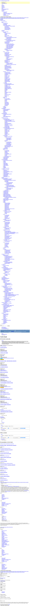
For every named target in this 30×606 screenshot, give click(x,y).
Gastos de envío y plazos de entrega (7, 13)
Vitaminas (4, 312)
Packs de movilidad (7, 28)
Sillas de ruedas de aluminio (10, 45)
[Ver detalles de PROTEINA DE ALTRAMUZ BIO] (5, 397)
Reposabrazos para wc (8, 66)
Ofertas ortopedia (7, 29)
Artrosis (4, 106)
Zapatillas (4, 167)
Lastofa (6, 213)
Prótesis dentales (7, 298)
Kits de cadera (5, 112)
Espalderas (6, 140)
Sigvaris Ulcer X (7, 234)
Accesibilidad (3, 279)
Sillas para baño (7, 104)
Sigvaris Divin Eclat (7, 236)
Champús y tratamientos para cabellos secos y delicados (12, 294)
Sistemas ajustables (7, 258)
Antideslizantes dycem (8, 86)
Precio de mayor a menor (5, 342)
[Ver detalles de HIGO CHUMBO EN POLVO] (4, 392)
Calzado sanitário (5, 164)
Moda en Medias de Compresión (7, 196)
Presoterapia (4, 321)
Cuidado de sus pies (7, 251)
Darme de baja (6, 485)
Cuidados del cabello (6, 291)
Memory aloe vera (7, 212)
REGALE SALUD (4, 21)
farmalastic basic (7, 228)
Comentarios (3, 7)
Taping (4, 111)
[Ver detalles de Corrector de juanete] (3, 459)
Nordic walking (5, 318)
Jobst (4, 214)
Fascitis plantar (7, 153)
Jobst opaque (6, 216)
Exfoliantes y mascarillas (8, 290)
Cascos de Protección (6, 157)
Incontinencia (6, 62)
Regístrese (12, 331)
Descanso (4, 71)
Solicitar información (2, 391)
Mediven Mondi (7, 272)
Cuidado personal (7, 55)
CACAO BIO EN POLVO (4, 377)
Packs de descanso (7, 27)
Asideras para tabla (9, 70)
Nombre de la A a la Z (13, 341)
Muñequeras (6, 124)
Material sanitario (4, 319)
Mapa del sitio (3, 513)
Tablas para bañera (7, 69)
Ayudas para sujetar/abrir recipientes (9, 84)
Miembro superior (5, 255)
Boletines (3, 509)
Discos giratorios (7, 35)
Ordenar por (5, 341)
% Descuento (10, 342)
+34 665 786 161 (4, 518)
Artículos (3, 5)
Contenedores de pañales (8, 54)
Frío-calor (4, 315)
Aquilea (3, 435)
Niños (4, 97)
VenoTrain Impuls (7, 220)
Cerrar (1, 584)
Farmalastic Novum (7, 229)
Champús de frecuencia (8, 293)
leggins (4, 201)
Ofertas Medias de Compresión (7, 179)
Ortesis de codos (7, 126)
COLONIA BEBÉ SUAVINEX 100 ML (6, 382)
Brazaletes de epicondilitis (8, 120)
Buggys (6, 100)
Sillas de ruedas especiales (10, 47)
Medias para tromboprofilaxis (7, 195)
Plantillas (6, 151)
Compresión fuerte (5, 191)
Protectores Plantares (3, 472)
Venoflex (4, 247)
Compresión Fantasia (6, 193)
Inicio (2, 4)
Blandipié (4, 161)
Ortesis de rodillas (7, 130)
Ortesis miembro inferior (6, 127)
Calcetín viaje (5, 170)
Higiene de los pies (7, 60)
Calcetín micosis (5, 172)
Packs (2, 22)
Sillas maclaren (7, 103)
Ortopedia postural (4, 277)
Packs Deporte (5, 24)
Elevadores (8, 57)
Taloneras (6, 154)
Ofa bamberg (5, 210)
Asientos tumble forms (8, 99)
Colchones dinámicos (7, 78)
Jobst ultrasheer (7, 215)
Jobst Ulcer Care (7, 218)
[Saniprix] (1, 19)
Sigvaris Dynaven (7, 239)
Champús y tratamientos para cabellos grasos (10, 295)
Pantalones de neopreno (8, 145)
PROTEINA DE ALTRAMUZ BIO (6, 399)
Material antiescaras (4, 113)
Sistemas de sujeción (7, 81)
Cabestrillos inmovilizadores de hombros (10, 121)
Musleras (6, 129)
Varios (6, 82)
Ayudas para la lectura (7, 87)
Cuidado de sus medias (8, 252)
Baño (4, 51)
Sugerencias (3, 510)
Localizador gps (7, 95)
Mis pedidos (3, 508)
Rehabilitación (3, 108)
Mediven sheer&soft (7, 203)
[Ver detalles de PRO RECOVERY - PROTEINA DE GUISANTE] (7, 443)
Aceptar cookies (2, 605)
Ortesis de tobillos (7, 131)
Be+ (12, 435)
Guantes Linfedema (7, 260)
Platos (5, 91)
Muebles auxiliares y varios (8, 88)
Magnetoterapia (5, 322)
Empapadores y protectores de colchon (11, 64)
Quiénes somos (4, 9)
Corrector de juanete (3, 461)
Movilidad (4, 32)
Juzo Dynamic (7, 244)
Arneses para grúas (7, 41)
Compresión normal (5, 192)
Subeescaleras (5, 282)
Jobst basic (6, 217)
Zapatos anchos (5, 163)
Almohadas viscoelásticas (8, 73)
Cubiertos (6, 85)
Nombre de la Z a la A (19, 341)
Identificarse (3, 591)
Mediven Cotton (7, 206)
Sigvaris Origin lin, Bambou (8, 237)
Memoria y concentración (6, 306)
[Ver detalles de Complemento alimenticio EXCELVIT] (5, 386)
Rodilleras (6, 133)
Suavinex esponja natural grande (5, 453)
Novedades (3, 6)
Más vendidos (13, 342)
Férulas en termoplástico (8, 123)
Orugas (6, 285)
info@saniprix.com (4, 3)
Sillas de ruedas (7, 102)
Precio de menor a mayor (25, 341)
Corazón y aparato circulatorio (7, 309)
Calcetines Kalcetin (5, 175)
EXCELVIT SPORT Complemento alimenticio (7, 464)
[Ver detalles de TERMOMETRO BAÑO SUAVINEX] (5, 410)
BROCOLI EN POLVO (4, 372)
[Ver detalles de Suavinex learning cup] (3, 478)
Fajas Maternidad (9, 144)
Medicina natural (5, 310)
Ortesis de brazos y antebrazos (8, 125)
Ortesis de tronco (5, 135)
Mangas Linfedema (7, 259)
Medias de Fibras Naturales (6, 194)
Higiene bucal (5, 296)
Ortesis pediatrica (5, 158)
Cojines (6, 75)
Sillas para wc (6, 68)
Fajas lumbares (8, 143)
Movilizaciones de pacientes (8, 36)
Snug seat (6, 105)
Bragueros (6, 147)
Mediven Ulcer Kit (7, 209)
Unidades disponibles (21, 342)
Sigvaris (4, 273)
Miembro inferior (5, 261)
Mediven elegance (7, 204)
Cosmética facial (5, 287)
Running (4, 316)
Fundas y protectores (7, 79)
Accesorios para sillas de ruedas (10, 44)
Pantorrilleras (6, 132)
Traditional (6, 275)
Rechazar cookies (7, 605)
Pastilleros (6, 89)
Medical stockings (7, 223)
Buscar (8, 576)
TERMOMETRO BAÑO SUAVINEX (6, 411)
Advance (6, 274)
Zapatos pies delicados (4, 159)
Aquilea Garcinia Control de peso (5, 457)
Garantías (4, 14)
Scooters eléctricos (7, 42)
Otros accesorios (7, 253)
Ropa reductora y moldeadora (5, 278)
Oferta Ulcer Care (9, 189)
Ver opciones (2, 409)
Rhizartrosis (6, 122)
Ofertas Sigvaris (7, 184)
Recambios (6, 49)
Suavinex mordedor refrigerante (5, 404)
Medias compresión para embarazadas (8, 199)
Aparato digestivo (5, 307)
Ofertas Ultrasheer (9, 188)
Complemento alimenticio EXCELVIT (6, 388)
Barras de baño (7, 53)
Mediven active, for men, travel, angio (9, 208)
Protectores (6, 152)
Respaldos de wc (9, 59)
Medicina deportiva (5, 314)
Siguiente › (3, 422)
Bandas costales (8, 139)
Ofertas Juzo (6, 190)
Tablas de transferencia (8, 48)
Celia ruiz (4, 162)
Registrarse (3, 592)
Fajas (5, 141)
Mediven (4, 202)
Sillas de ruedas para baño (8, 67)
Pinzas (6, 90)
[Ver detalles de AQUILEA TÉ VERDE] (3, 351)
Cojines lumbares (7, 77)
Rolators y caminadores (8, 39)
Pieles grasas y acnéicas (8, 289)
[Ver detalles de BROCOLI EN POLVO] (3, 370)
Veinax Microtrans (7, 241)
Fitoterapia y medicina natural (5, 304)
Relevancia (9, 341)
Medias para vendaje (6, 198)
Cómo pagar (4, 12)
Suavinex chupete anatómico (4, 476)
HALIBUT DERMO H (4, 468)
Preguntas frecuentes (6, 15)
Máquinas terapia (5, 110)
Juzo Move (6, 245)
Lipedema (3, 264)
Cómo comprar (4, 502)
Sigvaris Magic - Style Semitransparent (10, 233)
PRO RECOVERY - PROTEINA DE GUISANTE (8, 445)
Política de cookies (4, 512)
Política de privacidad (16, 486)
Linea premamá (7, 225)
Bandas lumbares (9, 138)
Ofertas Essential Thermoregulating (11, 186)
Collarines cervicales (6, 156)
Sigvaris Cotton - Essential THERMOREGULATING (11, 232)
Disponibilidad (3, 429)
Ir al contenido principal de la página (4, 0)
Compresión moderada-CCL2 (8, 257)
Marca (2, 434)
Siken (9, 435)
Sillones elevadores (7, 80)
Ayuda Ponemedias (7, 250)
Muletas (6, 34)
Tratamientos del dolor (8, 94)
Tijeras (6, 93)
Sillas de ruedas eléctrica (10, 46)
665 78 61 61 (3, 2)
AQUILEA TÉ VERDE (4, 352)
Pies (3, 149)
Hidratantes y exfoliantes (8, 301)
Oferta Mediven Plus (9, 183)
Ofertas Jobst (6, 187)
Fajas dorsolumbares (9, 142)
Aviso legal (3, 511)
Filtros (2, 340)
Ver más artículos (2, 417)
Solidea (4, 221)
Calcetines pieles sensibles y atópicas (7, 171)
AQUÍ (9, 604)
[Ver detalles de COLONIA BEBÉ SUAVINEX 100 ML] (5, 381)
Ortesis (3, 117)
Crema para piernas (7, 300)
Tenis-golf (4, 317)
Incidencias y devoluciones (5, 504)
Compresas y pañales (9, 63)
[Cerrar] (0, 424)
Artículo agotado (4, 430)
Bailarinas (4, 166)
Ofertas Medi (6, 181)
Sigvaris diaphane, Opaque (8, 235)
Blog (2, 8)
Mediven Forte (7, 207)
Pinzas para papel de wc (9, 58)
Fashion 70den (7, 224)
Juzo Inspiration (7, 243)
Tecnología (3, 323)
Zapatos (6, 155)
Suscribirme (2, 485)
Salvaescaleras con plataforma (8, 284)
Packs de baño (7, 26)
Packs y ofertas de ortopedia (6, 25)
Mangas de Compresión (5, 267)
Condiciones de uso (9, 486)
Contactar (3, 10)
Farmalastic (6, 435)
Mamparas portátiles (7, 61)
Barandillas (6, 74)
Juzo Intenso (6, 246)
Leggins (3, 177)
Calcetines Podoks (5, 174)
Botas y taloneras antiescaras (6, 116)
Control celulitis (7, 226)
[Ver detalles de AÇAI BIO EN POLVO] (3, 365)
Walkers (6, 134)
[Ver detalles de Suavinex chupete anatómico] (4, 474)
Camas (6, 101)
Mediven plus (6, 205)
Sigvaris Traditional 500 (8, 231)
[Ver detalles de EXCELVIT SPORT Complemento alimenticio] (6, 463)
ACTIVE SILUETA (3, 347)
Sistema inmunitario (5, 311)
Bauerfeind (4, 219)
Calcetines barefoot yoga (6, 176)
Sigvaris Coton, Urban (8, 238)
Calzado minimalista (5, 165)
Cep (3, 248)
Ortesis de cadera (5, 148)
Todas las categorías (2, 20)
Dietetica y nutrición (4, 302)
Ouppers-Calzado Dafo (6, 168)
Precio (2, 427)
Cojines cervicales (7, 76)
